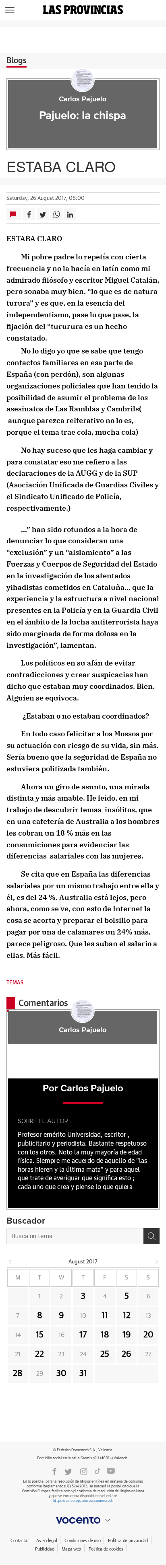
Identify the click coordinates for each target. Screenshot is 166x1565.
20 (148, 1335)
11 (105, 1316)
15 (40, 1335)
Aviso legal (46, 1540)
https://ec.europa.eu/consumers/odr (82, 1501)
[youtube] (111, 1471)
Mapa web (71, 1549)
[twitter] (68, 1471)
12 (127, 1316)
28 (18, 1374)
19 (126, 1335)
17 (83, 1335)
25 (104, 1354)
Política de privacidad (128, 1540)
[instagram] (83, 1471)
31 (83, 1374)
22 (39, 1354)
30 (61, 1374)
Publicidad (44, 1549)
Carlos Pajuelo (82, 99)
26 (126, 1354)
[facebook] (54, 1471)
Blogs (16, 61)
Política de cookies (106, 1549)
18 (105, 1335)
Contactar (19, 1540)
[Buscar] (151, 1236)
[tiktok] (97, 1471)
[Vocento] (83, 1520)
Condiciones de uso (82, 1540)
